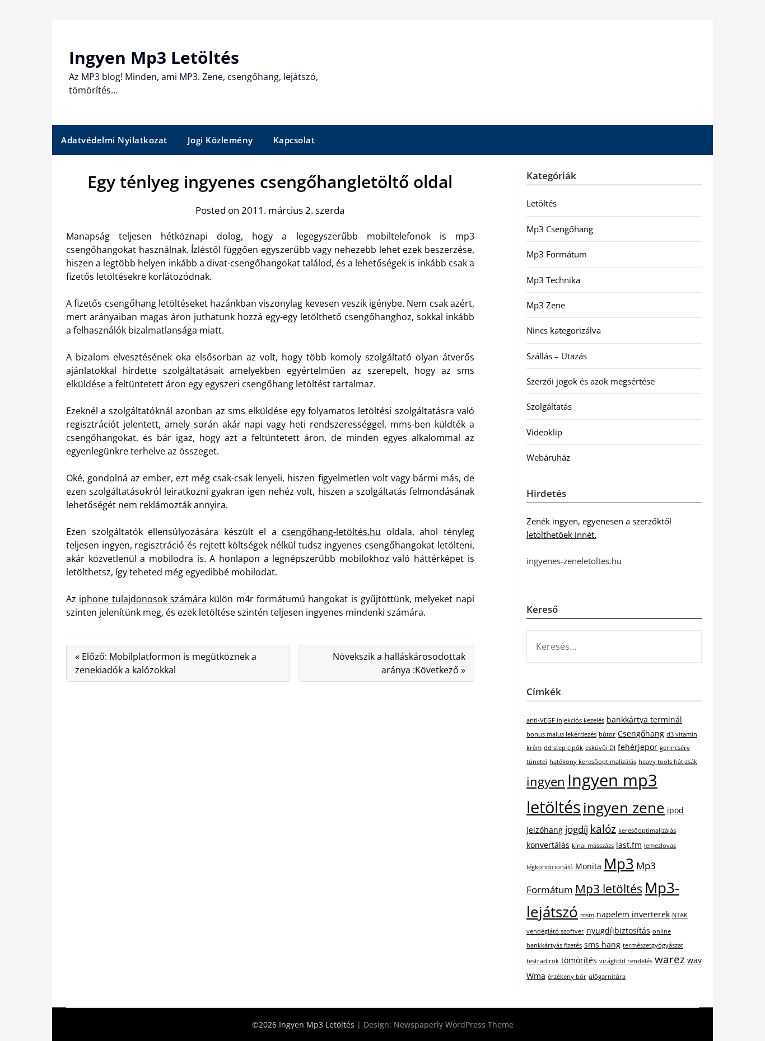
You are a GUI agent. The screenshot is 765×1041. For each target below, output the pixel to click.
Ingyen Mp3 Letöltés (154, 57)
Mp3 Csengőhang (559, 229)
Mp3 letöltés (608, 889)
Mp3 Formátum (556, 254)
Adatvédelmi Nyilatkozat (114, 140)
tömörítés (579, 960)
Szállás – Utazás (556, 356)
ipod (675, 810)
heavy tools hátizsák (667, 762)
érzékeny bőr (567, 977)
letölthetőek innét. (561, 534)
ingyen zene (624, 808)
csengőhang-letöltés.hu (331, 532)
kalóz (603, 829)
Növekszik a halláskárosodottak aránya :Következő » (399, 663)
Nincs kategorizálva (563, 330)
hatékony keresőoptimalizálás (592, 762)
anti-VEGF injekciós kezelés (565, 720)
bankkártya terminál (644, 719)
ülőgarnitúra (607, 977)
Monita (588, 866)
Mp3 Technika (553, 279)
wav (694, 960)
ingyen (545, 781)
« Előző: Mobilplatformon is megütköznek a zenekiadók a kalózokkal (165, 663)
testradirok (542, 961)
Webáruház (548, 457)
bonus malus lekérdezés (561, 734)
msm (587, 915)
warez (670, 959)
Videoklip (544, 432)
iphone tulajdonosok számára (143, 599)
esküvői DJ (600, 748)
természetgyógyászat (653, 945)
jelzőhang (544, 829)
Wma (535, 975)
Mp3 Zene (545, 305)
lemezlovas (660, 846)
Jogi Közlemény (220, 140)
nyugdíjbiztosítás (618, 930)
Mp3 (619, 864)
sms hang (602, 944)
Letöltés (541, 203)
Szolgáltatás (549, 406)
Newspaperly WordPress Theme (454, 1024)
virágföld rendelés (625, 961)
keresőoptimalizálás (647, 830)
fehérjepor (637, 747)
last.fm (629, 845)
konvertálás (548, 845)
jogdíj (576, 829)
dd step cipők (563, 748)
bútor (607, 734)
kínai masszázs (593, 846)
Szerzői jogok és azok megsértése (590, 381)
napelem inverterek (633, 914)
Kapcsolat (294, 140)
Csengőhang (641, 733)
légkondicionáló (549, 867)
